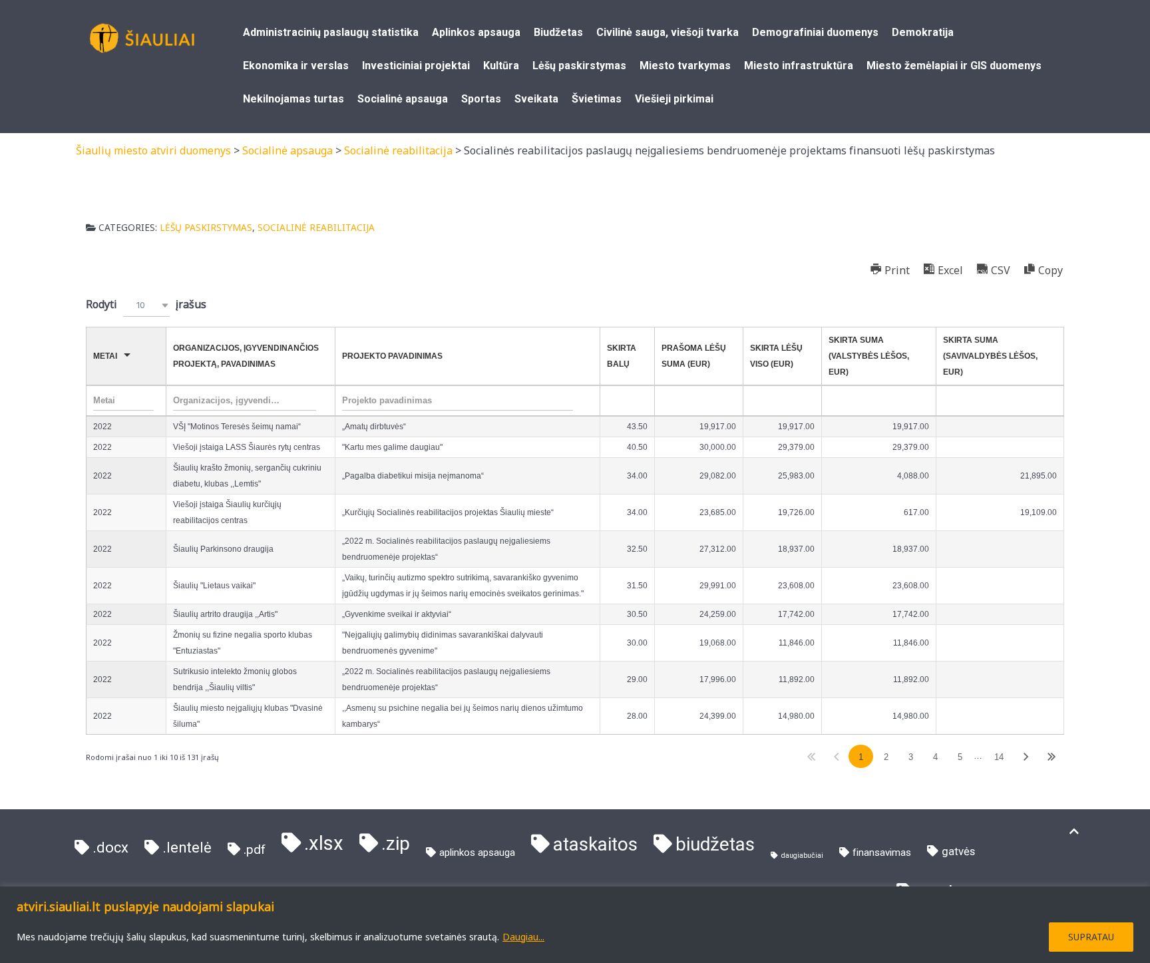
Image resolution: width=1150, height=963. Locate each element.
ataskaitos (595, 844)
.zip (395, 844)
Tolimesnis (1026, 756)
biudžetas (715, 844)
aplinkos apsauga (477, 853)
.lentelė (187, 847)
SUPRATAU (1091, 936)
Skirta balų (621, 356)
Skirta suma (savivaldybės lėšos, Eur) (990, 356)
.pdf (255, 849)
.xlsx (323, 843)
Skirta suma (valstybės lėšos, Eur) (869, 356)
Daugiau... (523, 936)
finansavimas (882, 853)
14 (999, 757)
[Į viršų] (1074, 831)
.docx (110, 847)
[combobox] (146, 305)
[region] (575, 924)
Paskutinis (1051, 756)
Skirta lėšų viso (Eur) (776, 356)
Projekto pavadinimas (392, 356)
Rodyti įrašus (146, 304)
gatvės (958, 851)
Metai (105, 356)
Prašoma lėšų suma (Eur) (694, 356)
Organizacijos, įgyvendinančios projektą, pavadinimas (246, 356)
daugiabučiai (802, 855)
